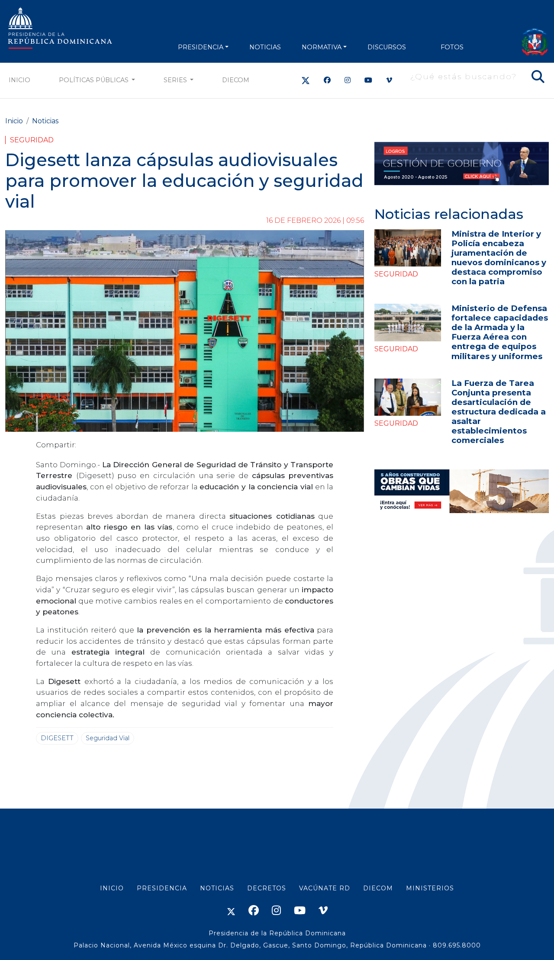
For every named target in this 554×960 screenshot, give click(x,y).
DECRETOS (266, 888)
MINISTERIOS (430, 888)
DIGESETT (57, 738)
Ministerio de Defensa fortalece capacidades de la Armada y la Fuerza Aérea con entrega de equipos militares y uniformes (499, 332)
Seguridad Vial (107, 738)
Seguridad (32, 140)
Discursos (386, 47)
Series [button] (176, 80)
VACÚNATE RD (324, 888)
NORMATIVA (321, 47)
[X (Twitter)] (305, 80)
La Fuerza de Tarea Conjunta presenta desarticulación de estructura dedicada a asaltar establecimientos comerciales (498, 411)
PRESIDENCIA (200, 47)
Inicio (19, 80)
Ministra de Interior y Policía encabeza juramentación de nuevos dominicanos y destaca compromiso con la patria (498, 257)
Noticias (45, 121)
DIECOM (235, 80)
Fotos (452, 47)
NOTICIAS (265, 47)
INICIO (112, 888)
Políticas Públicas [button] (94, 80)
